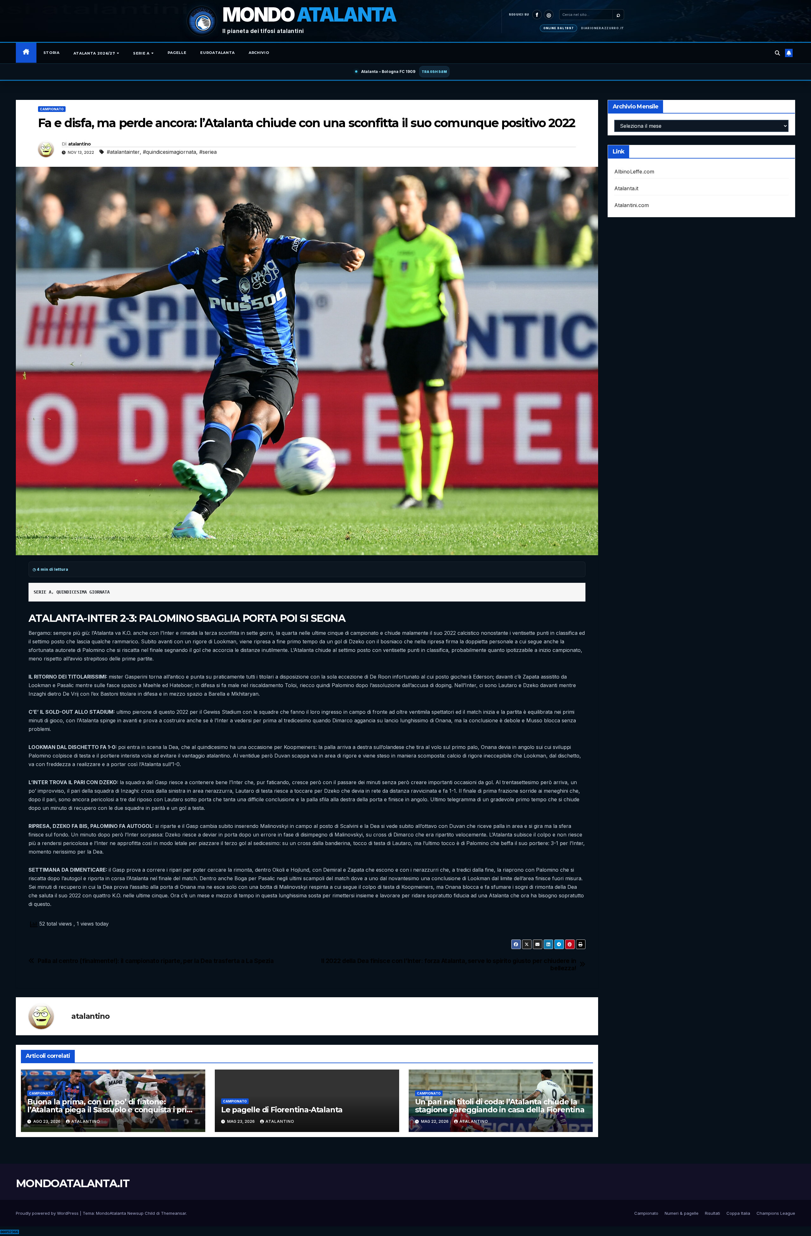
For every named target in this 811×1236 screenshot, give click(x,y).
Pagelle (177, 52)
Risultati (712, 1213)
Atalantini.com (631, 205)
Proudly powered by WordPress (48, 1213)
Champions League (776, 1213)
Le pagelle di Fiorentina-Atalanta (281, 1109)
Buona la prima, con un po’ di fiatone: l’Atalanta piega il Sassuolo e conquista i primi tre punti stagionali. (111, 1109)
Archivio (259, 52)
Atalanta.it (626, 188)
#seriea (208, 152)
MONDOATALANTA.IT (72, 1183)
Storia (51, 52)
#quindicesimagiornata (169, 152)
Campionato (52, 109)
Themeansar (173, 1213)
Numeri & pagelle (682, 1213)
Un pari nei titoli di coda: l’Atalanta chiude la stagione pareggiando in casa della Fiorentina (499, 1105)
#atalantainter (123, 152)
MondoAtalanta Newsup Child (125, 1213)
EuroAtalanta (217, 52)
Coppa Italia (738, 1213)
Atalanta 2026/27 (94, 53)
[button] (777, 53)
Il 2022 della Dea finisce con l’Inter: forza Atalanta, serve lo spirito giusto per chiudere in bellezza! (448, 964)
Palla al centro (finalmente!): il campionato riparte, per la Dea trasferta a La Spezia (156, 961)
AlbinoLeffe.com (634, 171)
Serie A (141, 53)
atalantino (79, 144)
